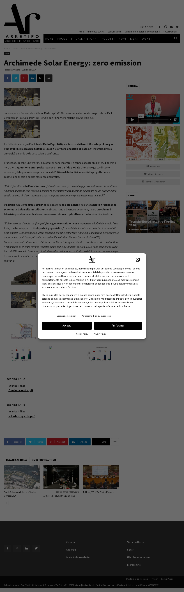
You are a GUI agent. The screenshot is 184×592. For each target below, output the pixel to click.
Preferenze (118, 325)
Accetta (67, 325)
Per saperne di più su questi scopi (96, 315)
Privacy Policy (100, 333)
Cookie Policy (82, 333)
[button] (137, 259)
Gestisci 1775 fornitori (66, 315)
